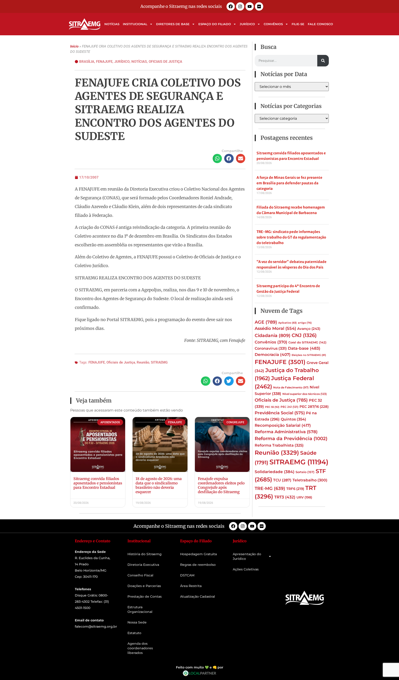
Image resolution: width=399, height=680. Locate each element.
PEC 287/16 (314, 407)
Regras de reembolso (198, 565)
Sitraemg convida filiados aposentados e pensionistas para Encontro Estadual (97, 483)
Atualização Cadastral (197, 596)
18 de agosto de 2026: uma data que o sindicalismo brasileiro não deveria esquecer (159, 485)
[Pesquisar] (323, 60)
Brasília (86, 62)
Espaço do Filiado (214, 24)
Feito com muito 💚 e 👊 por (199, 667)
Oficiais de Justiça (165, 62)
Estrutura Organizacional (139, 609)
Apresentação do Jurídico (247, 556)
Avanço (308, 328)
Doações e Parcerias (144, 586)
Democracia (272, 354)
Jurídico (247, 24)
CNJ (304, 335)
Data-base (304, 348)
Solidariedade (274, 471)
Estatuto (134, 633)
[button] (217, 158)
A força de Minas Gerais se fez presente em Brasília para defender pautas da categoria (289, 183)
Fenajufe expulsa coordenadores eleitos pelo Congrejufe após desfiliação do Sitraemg (221, 485)
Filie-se (298, 24)
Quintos (293, 419)
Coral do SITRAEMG (307, 342)
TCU (282, 480)
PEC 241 (289, 407)
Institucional (135, 24)
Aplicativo (287, 322)
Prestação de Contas (144, 596)
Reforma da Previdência (291, 438)
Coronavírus (271, 348)
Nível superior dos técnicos (304, 394)
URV (304, 497)
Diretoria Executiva (143, 565)
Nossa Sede (137, 622)
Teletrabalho (310, 480)
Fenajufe (104, 62)
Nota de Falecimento (290, 387)
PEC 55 (272, 407)
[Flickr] (259, 6)
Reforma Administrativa (286, 431)
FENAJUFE (96, 362)
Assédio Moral (275, 328)
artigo (305, 322)
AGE (266, 322)
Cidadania (272, 335)
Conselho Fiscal (140, 575)
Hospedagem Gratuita (198, 554)
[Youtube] (249, 6)
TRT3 (284, 497)
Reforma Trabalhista (279, 445)
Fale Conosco (320, 24)
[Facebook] (231, 6)
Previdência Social (280, 412)
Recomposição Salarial (283, 425)
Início (74, 46)
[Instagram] (240, 6)
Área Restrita (191, 586)
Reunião (143, 362)
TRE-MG (270, 488)
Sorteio (305, 472)
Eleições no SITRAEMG (309, 355)
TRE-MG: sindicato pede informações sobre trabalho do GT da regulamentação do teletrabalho (291, 237)
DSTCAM (187, 575)
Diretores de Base (173, 24)
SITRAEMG (159, 362)
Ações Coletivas (246, 569)
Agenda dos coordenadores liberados (140, 648)
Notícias (111, 24)
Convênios (273, 24)
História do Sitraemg (144, 554)
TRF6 (295, 489)
